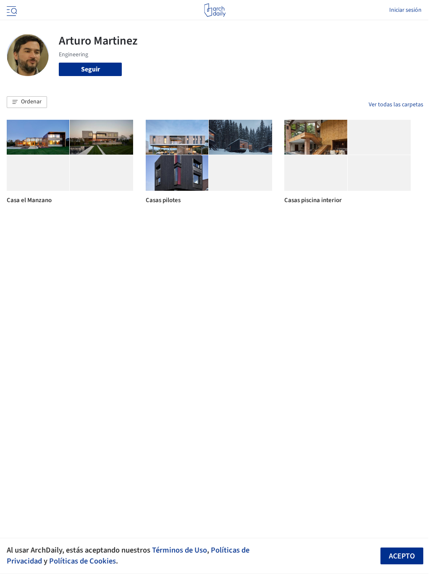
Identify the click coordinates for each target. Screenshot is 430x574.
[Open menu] (11, 10)
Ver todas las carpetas (396, 105)
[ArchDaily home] (214, 10)
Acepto (402, 556)
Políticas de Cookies (82, 561)
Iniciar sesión (405, 10)
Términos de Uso (179, 550)
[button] (27, 102)
